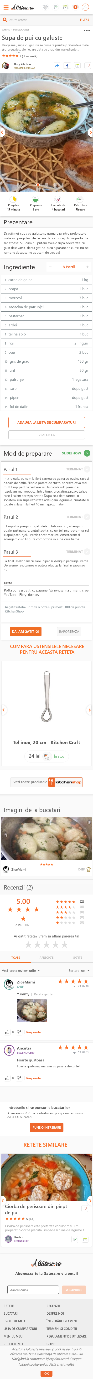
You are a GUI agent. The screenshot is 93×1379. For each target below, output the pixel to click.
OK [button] (46, 1373)
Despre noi (55, 1313)
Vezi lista (46, 434)
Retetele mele (14, 1344)
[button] (77, 65)
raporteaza (69, 631)
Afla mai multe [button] (61, 1364)
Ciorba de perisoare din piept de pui (36, 1209)
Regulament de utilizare (66, 1336)
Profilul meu (14, 1321)
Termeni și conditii (61, 1329)
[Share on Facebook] (67, 65)
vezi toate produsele (31, 781)
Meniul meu (13, 1336)
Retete (9, 1306)
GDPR (50, 1344)
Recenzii (53, 1306)
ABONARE (74, 1289)
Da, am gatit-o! (25, 631)
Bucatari (11, 1313)
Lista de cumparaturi (20, 1329)
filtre (84, 19)
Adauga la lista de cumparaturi (46, 422)
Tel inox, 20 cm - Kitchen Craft (46, 742)
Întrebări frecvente (62, 1321)
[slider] (10, 55)
